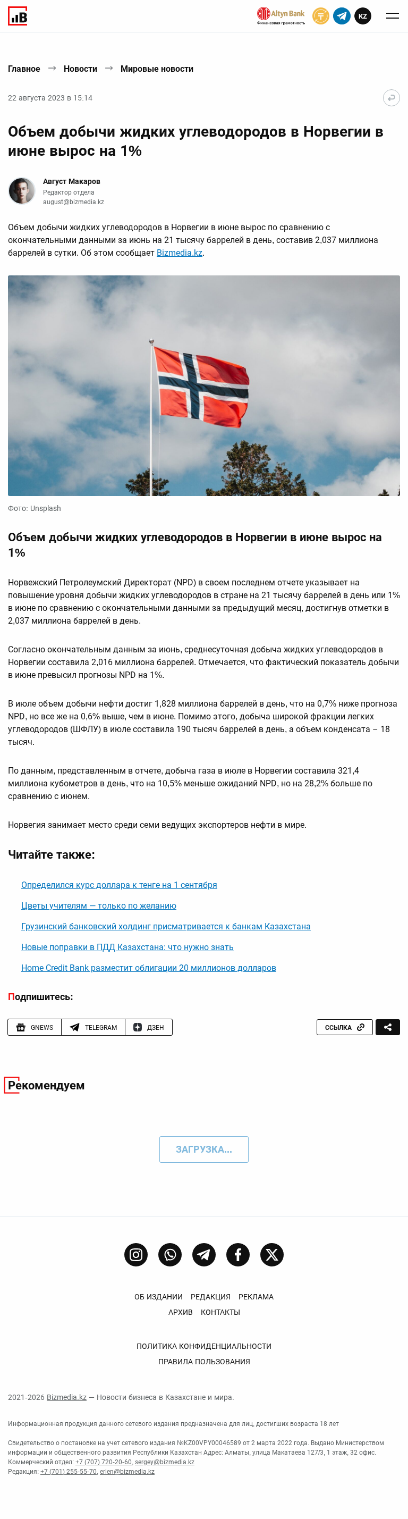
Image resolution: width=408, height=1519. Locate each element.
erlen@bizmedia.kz (127, 1471)
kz (363, 16)
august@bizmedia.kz (73, 202)
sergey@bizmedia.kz (164, 1462)
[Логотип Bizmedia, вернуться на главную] (17, 16)
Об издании (158, 1296)
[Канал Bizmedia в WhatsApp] (170, 1254)
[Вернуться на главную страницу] (391, 97)
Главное (24, 69)
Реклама (256, 1296)
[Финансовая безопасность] (281, 16)
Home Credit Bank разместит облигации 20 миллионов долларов (148, 968)
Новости (80, 69)
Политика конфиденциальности (204, 1346)
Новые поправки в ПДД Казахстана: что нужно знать (127, 947)
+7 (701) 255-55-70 (68, 1471)
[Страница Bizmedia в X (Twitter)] (272, 1254)
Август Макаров (71, 181)
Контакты (220, 1312)
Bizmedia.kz (179, 253)
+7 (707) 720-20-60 (103, 1462)
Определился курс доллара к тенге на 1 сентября (119, 885)
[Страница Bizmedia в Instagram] (136, 1254)
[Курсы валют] (321, 16)
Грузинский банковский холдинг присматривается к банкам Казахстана (166, 926)
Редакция (211, 1296)
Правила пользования (204, 1361)
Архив (180, 1312)
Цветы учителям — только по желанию (98, 906)
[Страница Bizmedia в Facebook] (238, 1254)
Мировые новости (157, 69)
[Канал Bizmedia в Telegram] (204, 1254)
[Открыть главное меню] (392, 16)
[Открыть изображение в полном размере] (204, 385)
